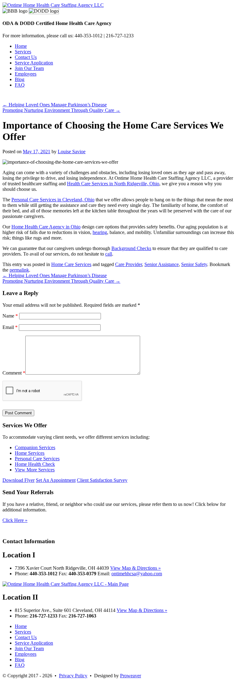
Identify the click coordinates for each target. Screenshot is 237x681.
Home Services (29, 453)
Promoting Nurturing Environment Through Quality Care (61, 110)
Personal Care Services (37, 458)
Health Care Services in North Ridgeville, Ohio (113, 183)
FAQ (20, 85)
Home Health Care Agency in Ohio (46, 226)
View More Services (35, 469)
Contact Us (26, 57)
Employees (25, 73)
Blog (19, 79)
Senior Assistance (161, 264)
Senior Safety (194, 264)
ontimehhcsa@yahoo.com (136, 573)
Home (21, 46)
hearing (100, 232)
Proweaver (130, 675)
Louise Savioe (71, 151)
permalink (19, 270)
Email (10, 327)
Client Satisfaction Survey (102, 480)
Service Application (34, 62)
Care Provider (128, 264)
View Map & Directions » (135, 568)
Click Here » (14, 520)
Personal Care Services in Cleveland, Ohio (52, 199)
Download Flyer (18, 480)
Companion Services (35, 447)
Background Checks (131, 248)
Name (10, 315)
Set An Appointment (56, 480)
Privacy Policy (73, 675)
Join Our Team (29, 68)
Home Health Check (35, 464)
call (108, 253)
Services (23, 51)
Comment (13, 372)
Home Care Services (71, 264)
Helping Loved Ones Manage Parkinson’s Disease (54, 104)
